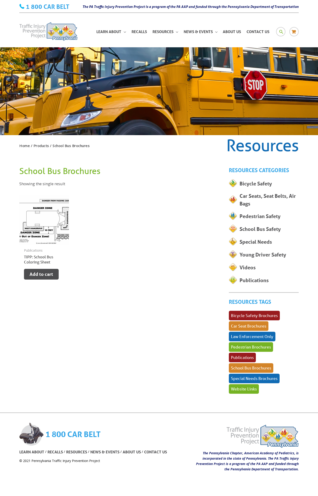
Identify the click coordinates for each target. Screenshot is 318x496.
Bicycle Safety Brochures (254, 315)
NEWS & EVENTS (104, 451)
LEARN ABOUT (31, 451)
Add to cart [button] (41, 274)
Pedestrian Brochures (251, 346)
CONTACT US (155, 451)
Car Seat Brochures (248, 325)
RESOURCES (76, 451)
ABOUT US (132, 451)
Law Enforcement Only (252, 336)
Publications (242, 357)
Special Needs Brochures (254, 378)
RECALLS (55, 451)
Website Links (244, 388)
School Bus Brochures (251, 367)
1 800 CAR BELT (47, 6)
